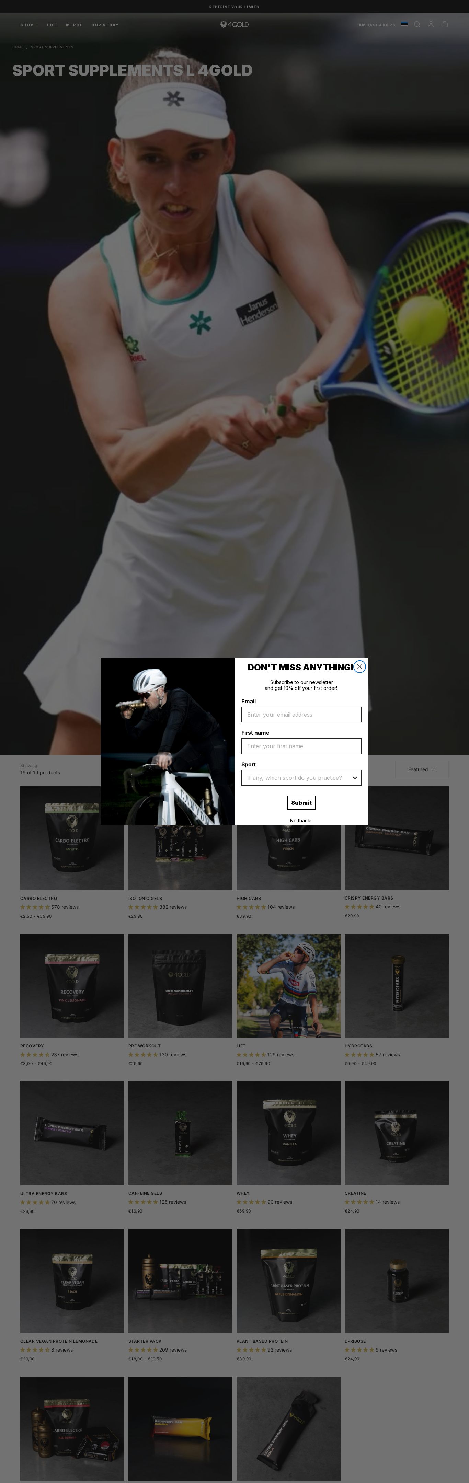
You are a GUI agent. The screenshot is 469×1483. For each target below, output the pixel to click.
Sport (248, 764)
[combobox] (299, 777)
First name (255, 732)
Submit (301, 802)
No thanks (301, 820)
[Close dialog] (360, 667)
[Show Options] (355, 777)
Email (248, 701)
